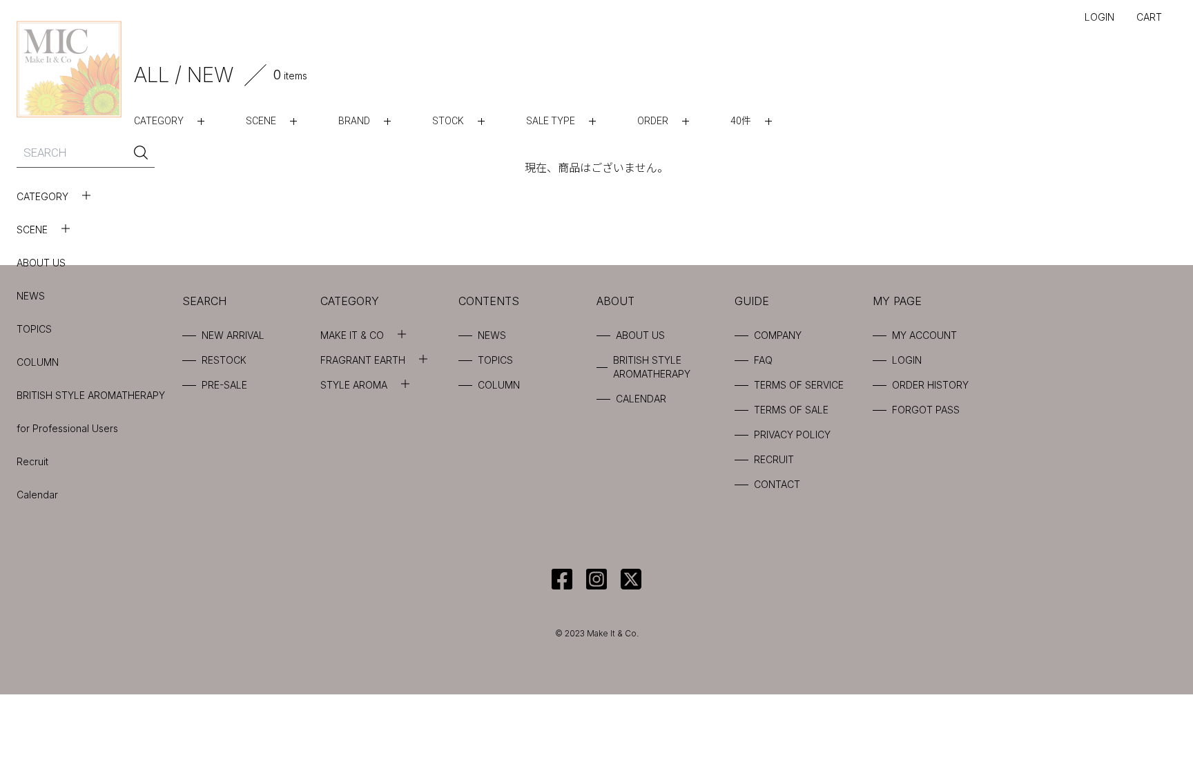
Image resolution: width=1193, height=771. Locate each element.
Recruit (32, 461)
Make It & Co (352, 335)
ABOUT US (41, 263)
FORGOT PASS (926, 410)
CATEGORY (42, 196)
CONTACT (777, 484)
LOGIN (1099, 17)
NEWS (31, 296)
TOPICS (34, 329)
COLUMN (38, 362)
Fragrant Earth (362, 360)
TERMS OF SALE (791, 410)
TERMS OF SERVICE (799, 385)
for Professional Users (67, 428)
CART (1149, 17)
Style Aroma (353, 385)
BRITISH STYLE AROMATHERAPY (91, 395)
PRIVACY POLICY (792, 434)
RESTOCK (224, 360)
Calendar (37, 494)
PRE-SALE (224, 385)
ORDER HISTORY (930, 385)
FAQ (763, 360)
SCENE (32, 229)
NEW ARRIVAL (233, 335)
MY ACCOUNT (924, 335)
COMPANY (778, 335)
